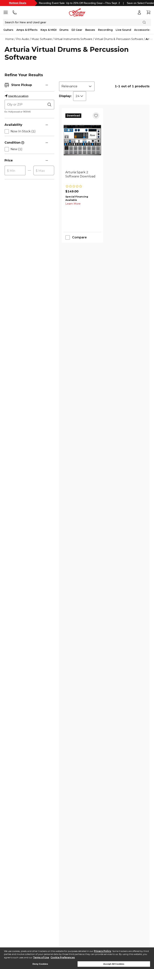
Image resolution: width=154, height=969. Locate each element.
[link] (82, 176)
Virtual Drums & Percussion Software (119, 39)
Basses (90, 30)
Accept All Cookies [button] (113, 964)
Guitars (8, 30)
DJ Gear (77, 30)
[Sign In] (139, 12)
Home (9, 39)
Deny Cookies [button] (40, 964)
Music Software (42, 39)
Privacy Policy (102, 951)
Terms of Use (41, 957)
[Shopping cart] (148, 12)
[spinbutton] (15, 170)
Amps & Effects (27, 30)
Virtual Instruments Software (73, 39)
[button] (47, 85)
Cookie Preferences (63, 957)
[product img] (82, 140)
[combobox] (77, 86)
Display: (65, 96)
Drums (64, 30)
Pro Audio (22, 39)
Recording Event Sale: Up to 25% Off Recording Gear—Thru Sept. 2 (79, 3)
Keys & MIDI (49, 30)
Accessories (142, 30)
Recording (105, 30)
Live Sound (123, 30)
